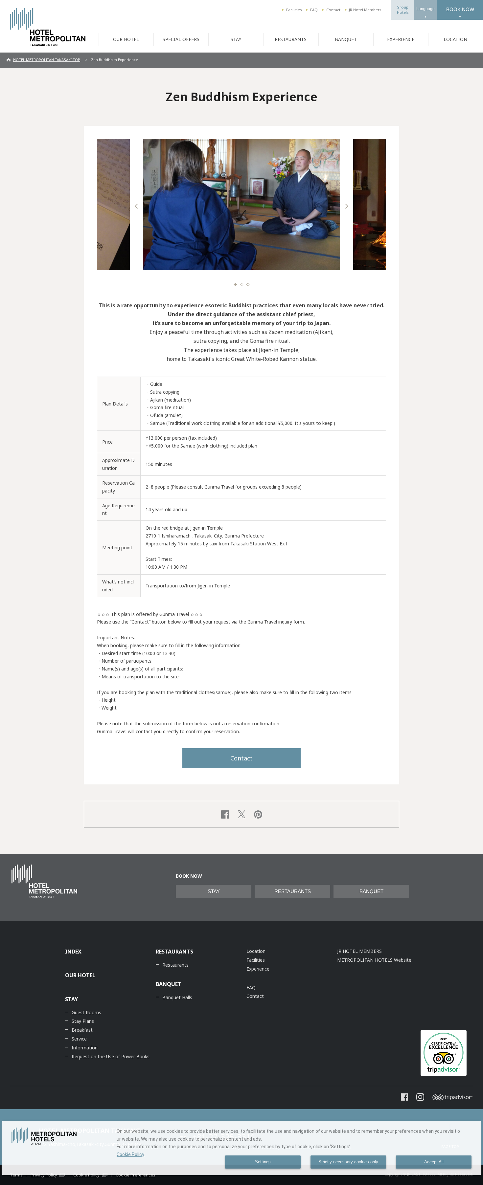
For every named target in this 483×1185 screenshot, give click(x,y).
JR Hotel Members (365, 9)
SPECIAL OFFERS (181, 39)
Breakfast (82, 1030)
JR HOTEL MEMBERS (359, 951)
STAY (236, 39)
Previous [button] (136, 206)
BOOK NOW (460, 9)
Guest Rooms (86, 1012)
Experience (257, 969)
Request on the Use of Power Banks (111, 1056)
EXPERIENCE (400, 39)
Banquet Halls (177, 997)
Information (85, 1047)
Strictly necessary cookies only (348, 1162)
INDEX (73, 951)
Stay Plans (83, 1021)
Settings (263, 1162)
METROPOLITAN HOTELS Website (374, 960)
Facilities (294, 9)
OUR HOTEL (126, 39)
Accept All (434, 1162)
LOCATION (455, 39)
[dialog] (241, 1148)
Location (255, 951)
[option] (241, 204)
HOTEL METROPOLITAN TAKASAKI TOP (46, 59)
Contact (333, 9)
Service (79, 1039)
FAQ (314, 9)
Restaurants (175, 965)
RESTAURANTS (291, 39)
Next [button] (347, 206)
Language (425, 9)
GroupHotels (402, 10)
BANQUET (346, 39)
